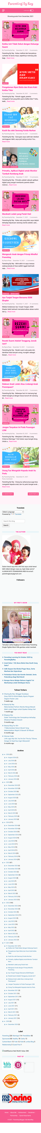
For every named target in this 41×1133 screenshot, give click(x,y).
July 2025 (11, 801)
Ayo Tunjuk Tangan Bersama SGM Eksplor (21, 973)
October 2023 (12, 872)
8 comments (33, 50)
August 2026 (12, 757)
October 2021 (12, 993)
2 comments (33, 93)
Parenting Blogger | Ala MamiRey (23, 1119)
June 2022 (11, 924)
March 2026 (12, 773)
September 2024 (13, 834)
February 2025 (13, 816)
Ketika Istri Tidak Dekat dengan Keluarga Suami (22, 948)
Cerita (23, 1039)
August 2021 (12, 999)
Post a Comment (7, 479)
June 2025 (11, 804)
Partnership (13, 1115)
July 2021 (11, 1003)
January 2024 (12, 859)
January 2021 (12, 1018)
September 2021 (13, 996)
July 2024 (11, 841)
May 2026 (11, 767)
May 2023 (11, 887)
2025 (8, 782)
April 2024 (11, 850)
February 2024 (13, 856)
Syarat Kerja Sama (25, 1115)
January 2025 (12, 819)
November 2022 (13, 909)
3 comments (33, 390)
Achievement (22, 1112)
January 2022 (12, 940)
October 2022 (12, 912)
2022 (8, 902)
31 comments (34, 304)
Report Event (15, 293)
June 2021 (11, 1006)
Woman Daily (9, 736)
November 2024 (13, 828)
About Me (13, 1112)
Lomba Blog (29, 1042)
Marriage (5, 40)
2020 (8, 1021)
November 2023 (13, 868)
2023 (8, 862)
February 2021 (13, 1015)
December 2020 (13, 1024)
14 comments (34, 177)
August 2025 (12, 797)
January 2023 (12, 899)
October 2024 (12, 831)
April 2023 (11, 890)
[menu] (3, 10)
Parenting (6, 126)
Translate (18, 514)
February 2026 (13, 776)
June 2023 (11, 884)
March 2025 (12, 813)
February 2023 (13, 896)
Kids (21, 1042)
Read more (10, 58)
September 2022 (13, 915)
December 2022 (13, 906)
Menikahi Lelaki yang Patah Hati (16, 214)
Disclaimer (31, 1112)
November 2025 (13, 788)
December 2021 (13, 946)
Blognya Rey (8, 715)
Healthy (5, 83)
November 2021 (13, 990)
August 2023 (12, 878)
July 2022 (11, 921)
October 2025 (12, 791)
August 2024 (12, 838)
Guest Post (17, 1045)
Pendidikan (27, 1036)
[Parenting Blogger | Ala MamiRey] (20, 4)
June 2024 (11, 844)
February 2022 (13, 936)
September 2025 (13, 794)
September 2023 (13, 875)
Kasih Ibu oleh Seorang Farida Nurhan (19, 130)
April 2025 (11, 810)
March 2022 (12, 933)
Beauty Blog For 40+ (11, 726)
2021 (8, 943)
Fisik (16, 1042)
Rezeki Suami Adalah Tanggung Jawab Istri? (22, 976)
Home (6, 1112)
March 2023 (12, 893)
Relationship (6, 1045)
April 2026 (11, 770)
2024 (8, 822)
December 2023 (13, 865)
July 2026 (11, 760)
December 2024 (13, 825)
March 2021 (12, 1012)
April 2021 (11, 1009)
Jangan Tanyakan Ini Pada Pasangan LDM (21, 984)
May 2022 (11, 927)
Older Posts (33, 494)
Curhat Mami (6, 1042)
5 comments (30, 347)
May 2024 (11, 847)
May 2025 (11, 807)
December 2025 (13, 785)
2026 (8, 754)
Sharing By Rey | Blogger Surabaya (16, 694)
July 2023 (11, 881)
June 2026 (11, 763)
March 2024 (12, 853)
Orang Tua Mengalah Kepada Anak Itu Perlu (21, 987)
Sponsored (14, 167)
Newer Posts (8, 494)
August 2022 (12, 918)
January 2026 (12, 779)
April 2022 (11, 930)
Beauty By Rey (9, 704)
